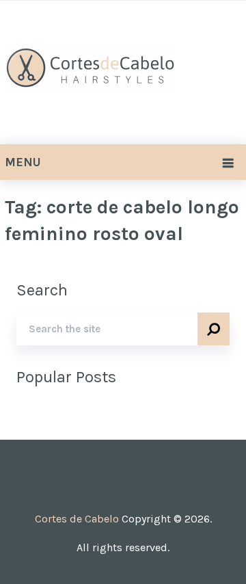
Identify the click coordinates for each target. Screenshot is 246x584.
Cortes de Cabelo (77, 518)
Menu (23, 162)
